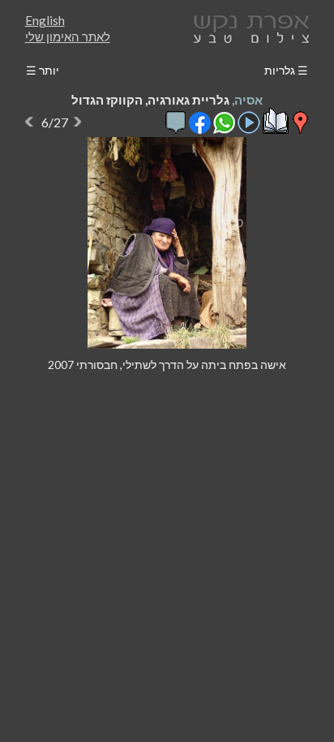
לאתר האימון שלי (67, 36)
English (45, 20)
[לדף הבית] (248, 27)
